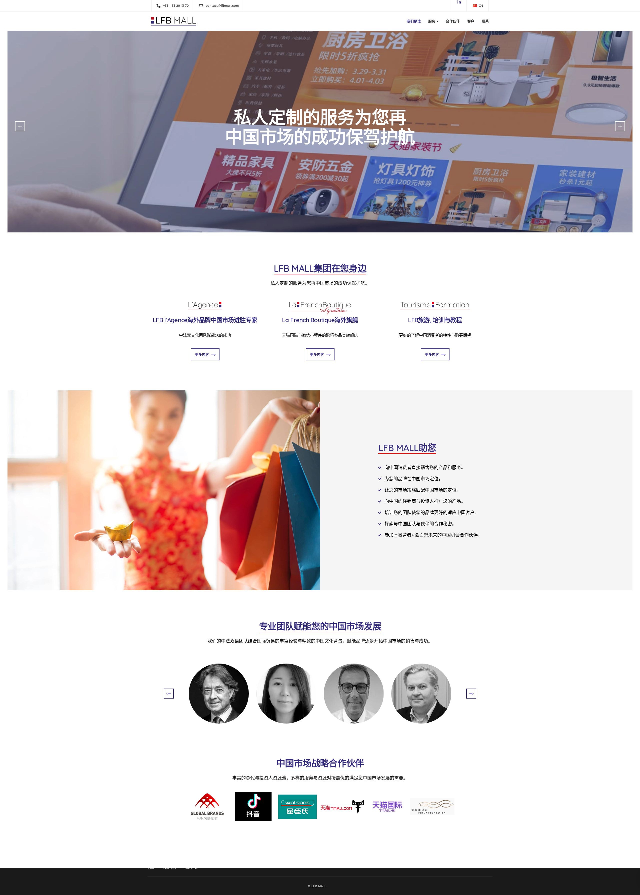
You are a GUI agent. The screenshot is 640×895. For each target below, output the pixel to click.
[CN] (475, 5)
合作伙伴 (453, 21)
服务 (431, 21)
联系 (485, 21)
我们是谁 (414, 21)
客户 (470, 21)
